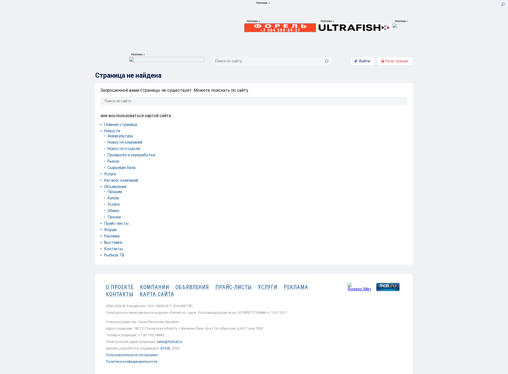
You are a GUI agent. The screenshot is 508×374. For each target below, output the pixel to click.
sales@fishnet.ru (169, 342)
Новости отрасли (123, 148)
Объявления (115, 186)
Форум (110, 229)
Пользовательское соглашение (132, 355)
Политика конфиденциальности (131, 361)
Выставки (113, 242)
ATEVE (165, 348)
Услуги (110, 174)
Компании (154, 287)
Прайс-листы (116, 223)
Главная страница (120, 124)
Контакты (113, 248)
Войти (364, 61)
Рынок (113, 161)
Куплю (113, 198)
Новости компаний (124, 142)
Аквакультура (120, 135)
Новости (112, 130)
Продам (114, 191)
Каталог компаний (121, 180)
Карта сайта (157, 294)
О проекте (120, 287)
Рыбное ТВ (114, 255)
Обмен (113, 210)
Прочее (114, 217)
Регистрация (396, 61)
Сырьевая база (121, 167)
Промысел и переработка (131, 155)
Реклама (112, 236)
